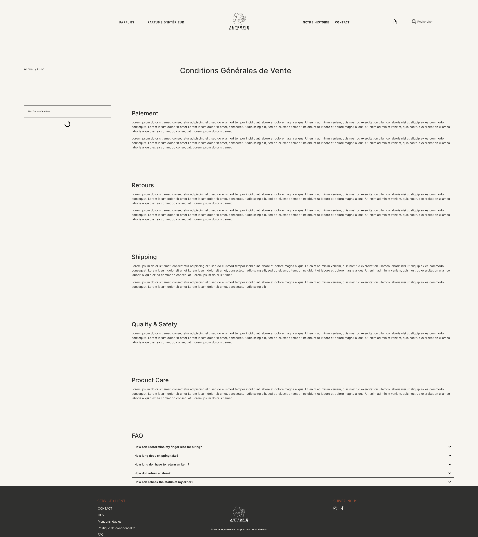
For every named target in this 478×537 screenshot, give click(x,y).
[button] (293, 447)
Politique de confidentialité (116, 528)
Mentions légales (109, 521)
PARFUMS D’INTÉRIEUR (166, 22)
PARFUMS (126, 22)
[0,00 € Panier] (394, 21)
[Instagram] (335, 508)
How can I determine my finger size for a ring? (168, 447)
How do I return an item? (152, 473)
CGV (101, 515)
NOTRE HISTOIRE (316, 22)
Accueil (29, 69)
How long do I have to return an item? (161, 464)
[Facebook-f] (342, 508)
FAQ (100, 534)
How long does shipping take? (156, 455)
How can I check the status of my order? (163, 482)
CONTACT (342, 22)
